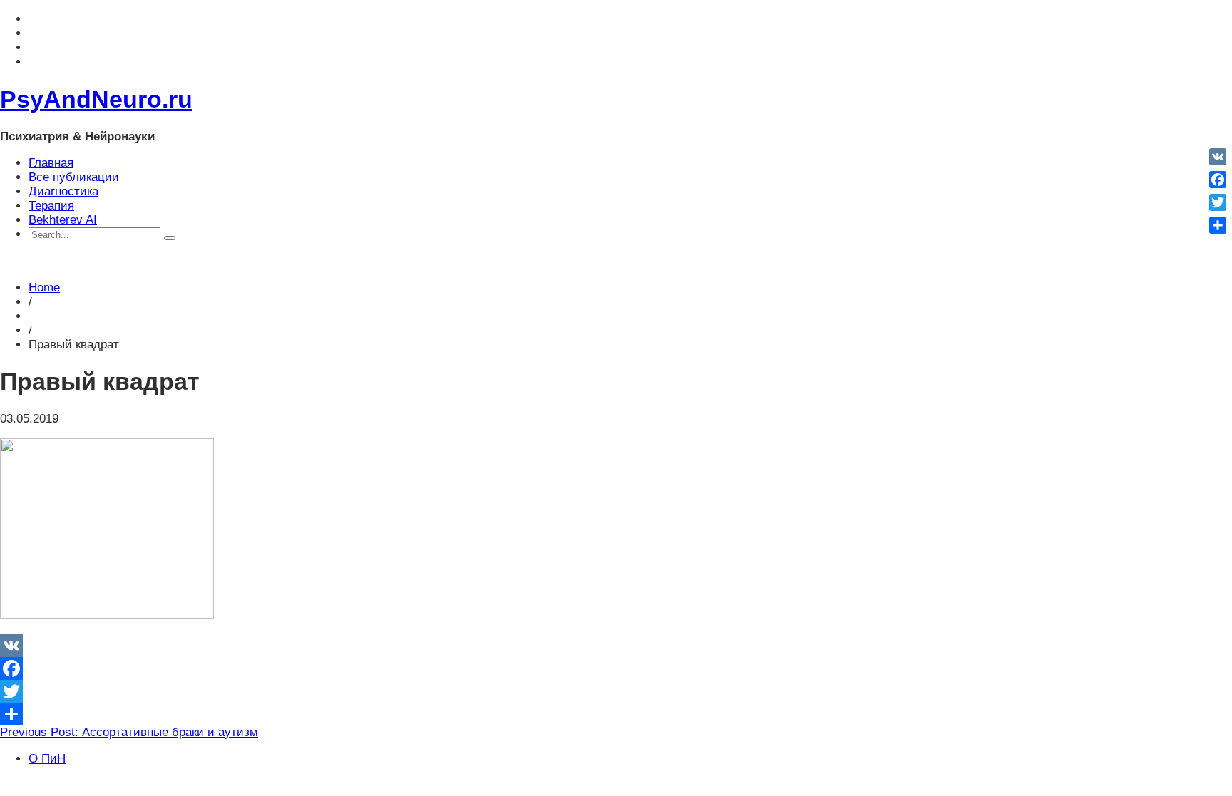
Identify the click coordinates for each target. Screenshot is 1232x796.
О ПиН (47, 758)
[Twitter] (616, 691)
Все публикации (74, 177)
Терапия (51, 205)
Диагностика (63, 191)
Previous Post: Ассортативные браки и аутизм (129, 732)
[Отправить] (616, 714)
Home (44, 287)
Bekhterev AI (63, 220)
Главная (51, 163)
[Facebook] (616, 668)
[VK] (616, 645)
